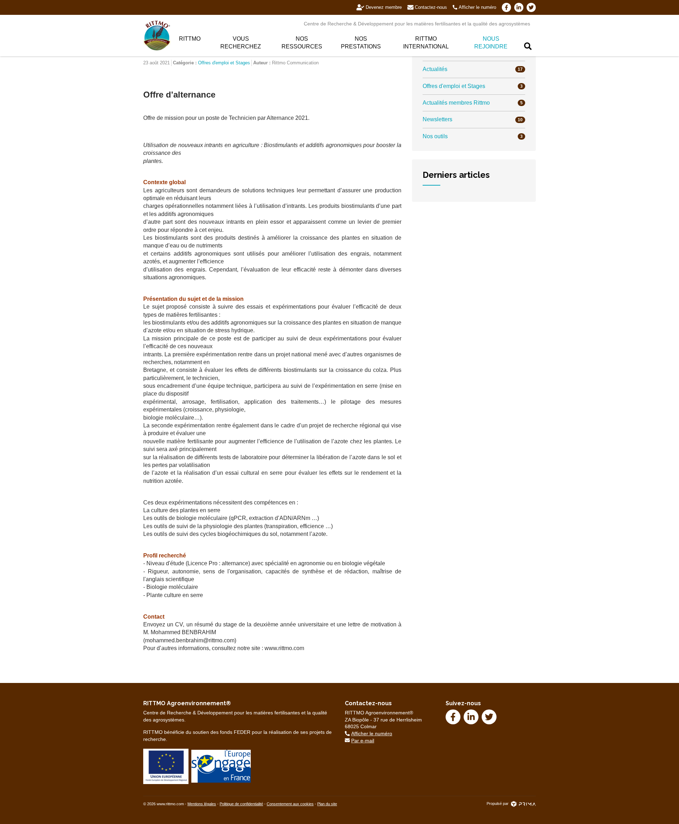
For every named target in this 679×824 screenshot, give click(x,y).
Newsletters (473, 119)
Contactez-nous (431, 7)
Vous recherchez (240, 42)
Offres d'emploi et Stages (224, 62)
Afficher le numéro (477, 7)
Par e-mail (362, 740)
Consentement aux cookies (290, 804)
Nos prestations (361, 42)
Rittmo (190, 39)
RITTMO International (426, 42)
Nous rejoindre (490, 42)
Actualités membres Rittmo (473, 103)
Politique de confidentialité (241, 804)
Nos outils (473, 136)
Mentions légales (201, 804)
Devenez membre (384, 7)
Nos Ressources (302, 42)
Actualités (473, 69)
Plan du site (327, 804)
